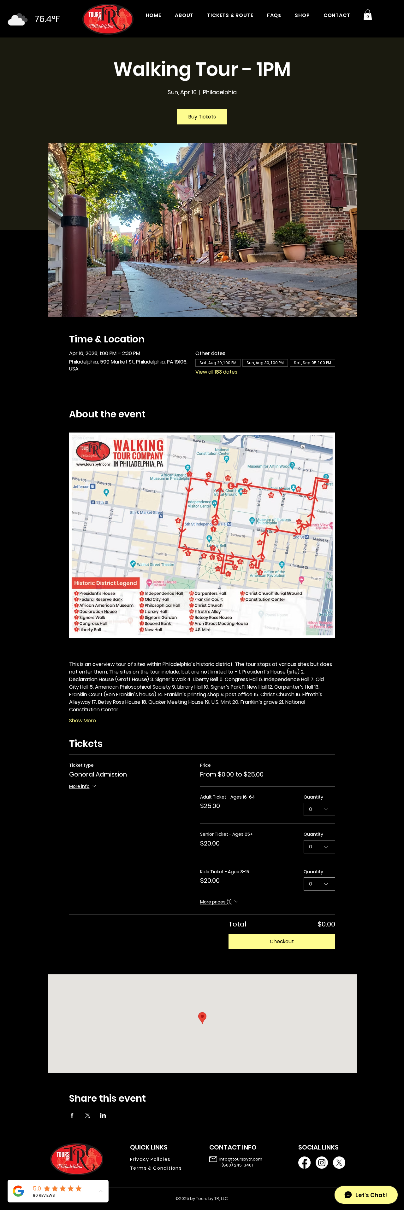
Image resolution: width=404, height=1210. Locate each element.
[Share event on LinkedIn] (103, 1115)
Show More (82, 720)
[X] (339, 1162)
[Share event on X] (88, 1115)
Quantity (313, 797)
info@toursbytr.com (240, 1159)
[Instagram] (322, 1162)
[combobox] (319, 809)
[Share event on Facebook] (72, 1115)
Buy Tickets (202, 116)
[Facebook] (304, 1162)
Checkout (282, 941)
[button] (367, 14)
